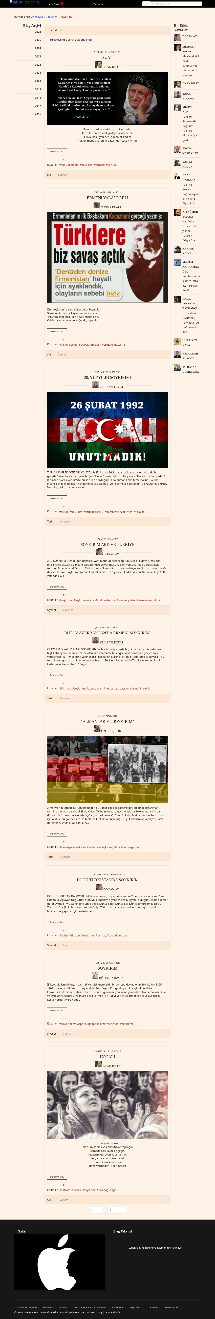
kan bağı (121, 935)
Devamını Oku (57, 151)
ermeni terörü (94, 512)
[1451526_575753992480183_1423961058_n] (107, 257)
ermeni (100, 165)
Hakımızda (48, 1307)
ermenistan (111, 1024)
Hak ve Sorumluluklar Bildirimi (89, 1307)
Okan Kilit (111, 67)
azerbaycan (113, 512)
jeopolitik (95, 1024)
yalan (64, 344)
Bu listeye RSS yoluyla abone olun (71, 39)
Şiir (49, 175)
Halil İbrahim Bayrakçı (189, 303)
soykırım (87, 165)
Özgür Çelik (111, 731)
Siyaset (51, 610)
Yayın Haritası (137, 1307)
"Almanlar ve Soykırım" (107, 721)
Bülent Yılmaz (111, 977)
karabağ (103, 1190)
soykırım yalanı (84, 600)
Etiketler (154, 1307)
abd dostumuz (106, 600)
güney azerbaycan (117, 688)
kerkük (112, 165)
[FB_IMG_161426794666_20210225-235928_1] (107, 430)
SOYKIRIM (107, 968)
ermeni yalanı (127, 600)
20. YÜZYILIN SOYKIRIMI (107, 377)
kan (110, 935)
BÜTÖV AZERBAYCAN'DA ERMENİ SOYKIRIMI (107, 633)
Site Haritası (117, 1307)
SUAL (107, 57)
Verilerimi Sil (171, 1307)
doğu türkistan (70, 935)
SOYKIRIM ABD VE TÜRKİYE (108, 544)
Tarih (50, 521)
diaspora (80, 1024)
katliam (74, 165)
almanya (66, 847)
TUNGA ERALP (111, 207)
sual (63, 165)
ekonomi (127, 1024)
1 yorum (63, 175)
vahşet (101, 935)
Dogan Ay (111, 554)
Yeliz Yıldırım (111, 387)
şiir (99, 344)
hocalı (65, 512)
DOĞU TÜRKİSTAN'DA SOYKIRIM (107, 880)
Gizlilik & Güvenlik (26, 1307)
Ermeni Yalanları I (107, 198)
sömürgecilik (131, 847)
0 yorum (63, 354)
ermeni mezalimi (114, 344)
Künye (63, 1307)
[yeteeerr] (107, 98)
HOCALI (107, 1057)
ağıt (114, 1190)
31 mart (66, 688)
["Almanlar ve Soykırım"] (107, 769)
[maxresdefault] (107, 1105)
